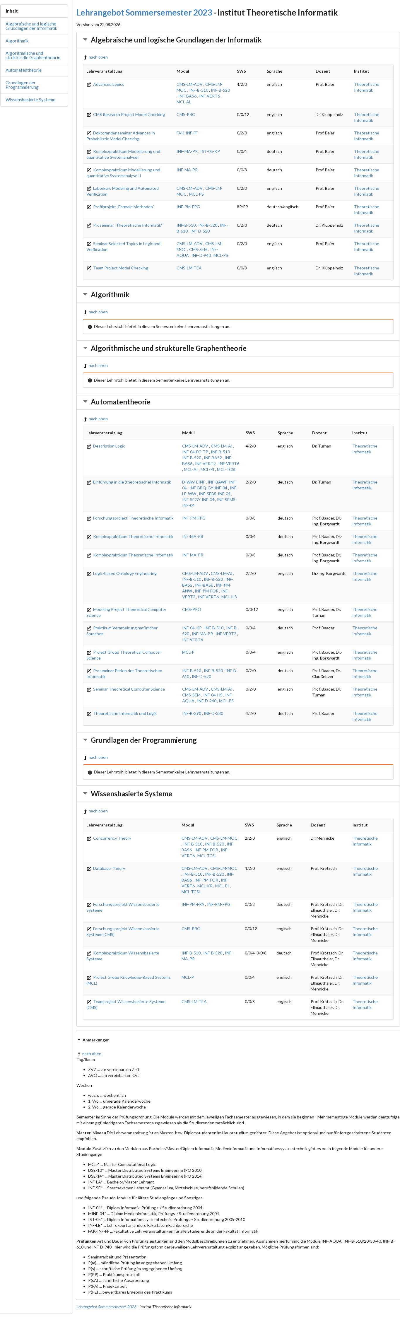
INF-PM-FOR (206, 590)
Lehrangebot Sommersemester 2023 (144, 12)
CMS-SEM (198, 249)
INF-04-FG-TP (195, 451)
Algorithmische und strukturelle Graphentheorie (33, 55)
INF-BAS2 (213, 457)
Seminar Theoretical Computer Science (128, 688)
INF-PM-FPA (193, 904)
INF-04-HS (213, 694)
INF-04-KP (192, 627)
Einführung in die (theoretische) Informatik (131, 481)
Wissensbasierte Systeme (30, 99)
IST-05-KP (210, 151)
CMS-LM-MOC (223, 838)
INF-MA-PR (187, 151)
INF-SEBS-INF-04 (214, 493)
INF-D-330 (213, 713)
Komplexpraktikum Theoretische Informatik (132, 536)
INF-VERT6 (209, 95)
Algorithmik (17, 40)
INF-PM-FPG (188, 206)
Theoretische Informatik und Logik (124, 713)
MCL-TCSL (226, 469)
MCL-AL (184, 101)
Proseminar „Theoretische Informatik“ (127, 225)
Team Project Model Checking (120, 267)
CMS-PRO (186, 114)
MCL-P (188, 652)
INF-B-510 (198, 90)
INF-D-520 (200, 230)
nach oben (98, 56)
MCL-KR (205, 885)
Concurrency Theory (111, 838)
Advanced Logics (108, 84)
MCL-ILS (229, 596)
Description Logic (108, 445)
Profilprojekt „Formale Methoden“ (123, 206)
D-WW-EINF (193, 481)
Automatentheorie (24, 70)
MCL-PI (207, 469)
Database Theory (108, 868)
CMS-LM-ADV (190, 84)
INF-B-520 (220, 90)
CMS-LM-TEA (189, 267)
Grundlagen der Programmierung (22, 85)
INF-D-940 (201, 255)
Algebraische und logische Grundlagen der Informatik (31, 26)
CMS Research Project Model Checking (128, 114)
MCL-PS (196, 194)
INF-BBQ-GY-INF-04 (208, 487)
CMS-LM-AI (222, 445)
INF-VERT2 (205, 463)
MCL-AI (191, 469)
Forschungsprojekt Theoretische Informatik (133, 517)
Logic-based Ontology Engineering (124, 573)
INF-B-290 (191, 713)
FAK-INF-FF (187, 132)
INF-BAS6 (187, 95)
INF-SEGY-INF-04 (198, 499)
